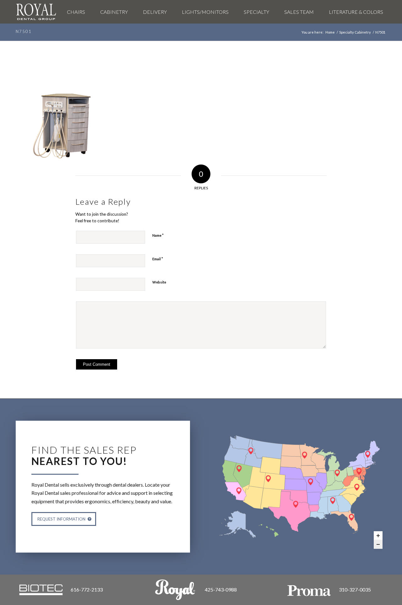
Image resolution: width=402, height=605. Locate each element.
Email (157, 258)
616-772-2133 (87, 589)
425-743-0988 (221, 589)
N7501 (24, 31)
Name (158, 235)
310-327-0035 (355, 589)
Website (159, 282)
